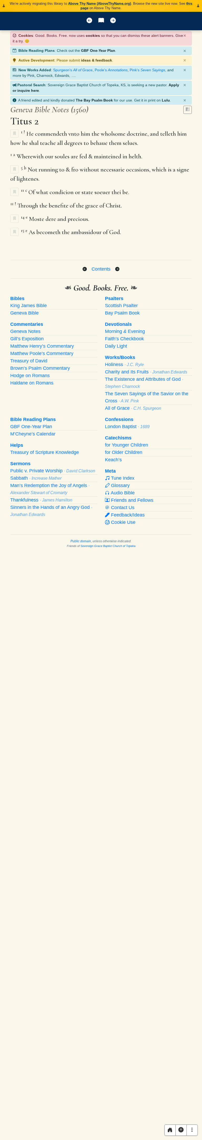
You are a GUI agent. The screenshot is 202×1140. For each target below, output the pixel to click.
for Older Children (123, 452)
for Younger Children (126, 445)
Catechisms (118, 437)
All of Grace (133, 408)
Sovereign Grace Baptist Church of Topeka (107, 546)
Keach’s (113, 459)
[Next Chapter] (117, 269)
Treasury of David (28, 360)
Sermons (20, 463)
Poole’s (111, 70)
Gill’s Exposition (27, 338)
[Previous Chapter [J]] (89, 21)
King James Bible (28, 305)
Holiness (124, 364)
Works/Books (120, 357)
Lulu (166, 100)
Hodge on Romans (30, 375)
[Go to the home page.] (170, 1130)
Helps (16, 445)
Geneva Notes (25, 331)
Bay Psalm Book (122, 313)
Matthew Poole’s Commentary (41, 353)
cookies (93, 35)
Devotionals (118, 324)
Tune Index (122, 478)
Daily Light (116, 346)
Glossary (120, 485)
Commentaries (26, 324)
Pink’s (147, 70)
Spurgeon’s (73, 70)
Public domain (80, 541)
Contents (101, 269)
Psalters (114, 298)
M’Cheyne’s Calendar (32, 434)
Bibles (17, 298)
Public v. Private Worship (52, 470)
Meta (110, 471)
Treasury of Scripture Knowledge (44, 452)
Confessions (119, 419)
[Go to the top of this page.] (181, 1130)
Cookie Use (122, 522)
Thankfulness (41, 500)
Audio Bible (122, 492)
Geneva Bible (24, 313)
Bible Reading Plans (33, 419)
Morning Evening (125, 331)
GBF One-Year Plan (98, 50)
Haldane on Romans (31, 383)
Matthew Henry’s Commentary (42, 346)
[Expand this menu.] (192, 1130)
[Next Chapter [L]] (113, 21)
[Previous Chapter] (84, 269)
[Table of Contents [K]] (101, 21)
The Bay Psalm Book (94, 100)
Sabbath (36, 478)
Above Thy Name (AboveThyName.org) (99, 4)
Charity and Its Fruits (146, 371)
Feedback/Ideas (127, 515)
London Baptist (127, 426)
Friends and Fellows (131, 500)
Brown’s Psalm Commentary (40, 368)
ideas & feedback (96, 60)
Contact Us (122, 507)
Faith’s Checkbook (124, 338)
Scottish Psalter (121, 305)
